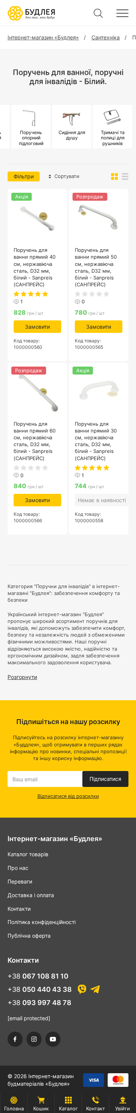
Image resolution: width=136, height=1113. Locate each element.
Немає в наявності (102, 500)
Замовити (37, 326)
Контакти (19, 908)
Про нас (18, 868)
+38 (38, 976)
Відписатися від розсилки (68, 796)
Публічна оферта (29, 935)
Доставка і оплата (31, 895)
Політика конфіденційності (42, 922)
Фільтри (24, 176)
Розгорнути (22, 677)
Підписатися (105, 779)
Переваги (20, 881)
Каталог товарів (28, 854)
